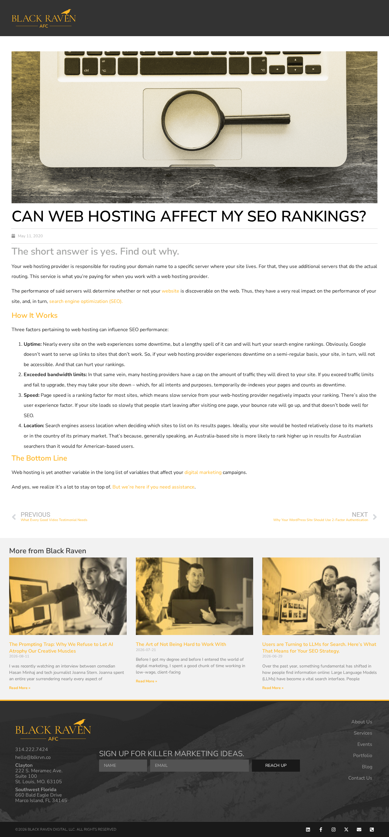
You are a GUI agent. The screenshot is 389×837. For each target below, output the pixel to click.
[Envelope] (359, 830)
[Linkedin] (308, 830)
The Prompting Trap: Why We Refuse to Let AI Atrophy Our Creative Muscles (61, 647)
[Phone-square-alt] (372, 830)
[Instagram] (334, 830)
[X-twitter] (346, 830)
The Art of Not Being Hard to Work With (181, 644)
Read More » (19, 687)
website (170, 291)
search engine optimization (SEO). (86, 301)
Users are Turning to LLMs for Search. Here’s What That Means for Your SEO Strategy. (319, 647)
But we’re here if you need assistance (153, 487)
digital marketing (203, 472)
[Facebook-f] (321, 830)
